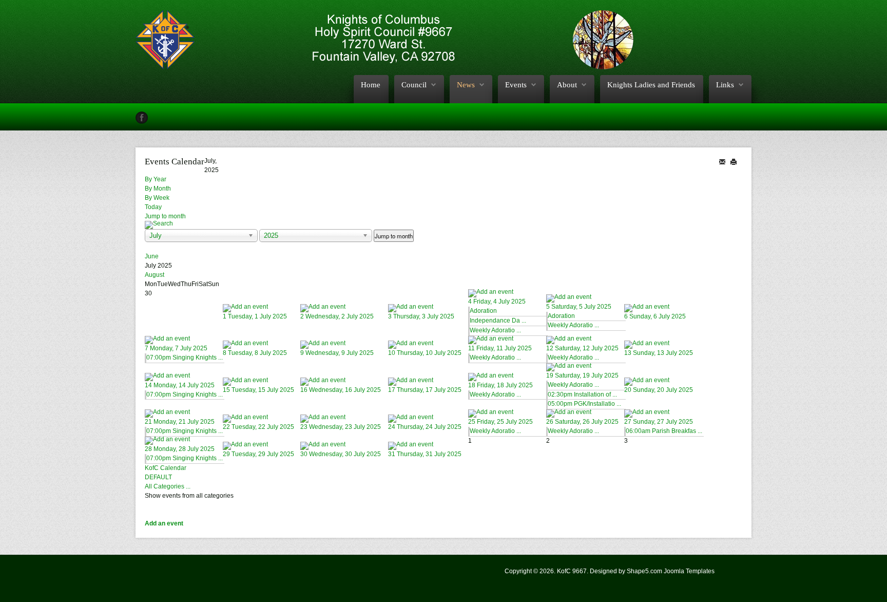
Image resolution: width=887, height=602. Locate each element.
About (567, 84)
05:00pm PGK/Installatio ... (584, 404)
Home (370, 84)
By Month (158, 188)
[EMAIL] (722, 161)
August (154, 275)
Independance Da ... (498, 320)
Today (153, 207)
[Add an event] (261, 308)
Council (414, 84)
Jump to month (165, 216)
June (152, 256)
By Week (157, 198)
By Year (155, 179)
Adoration (483, 311)
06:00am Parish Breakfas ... (664, 431)
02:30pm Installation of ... (582, 394)
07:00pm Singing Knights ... (184, 357)
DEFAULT (158, 477)
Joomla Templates (689, 571)
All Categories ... (167, 486)
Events (516, 84)
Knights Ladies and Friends (651, 84)
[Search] (443, 225)
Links (725, 84)
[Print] (733, 161)
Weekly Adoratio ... (495, 330)
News (466, 84)
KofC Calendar (165, 468)
